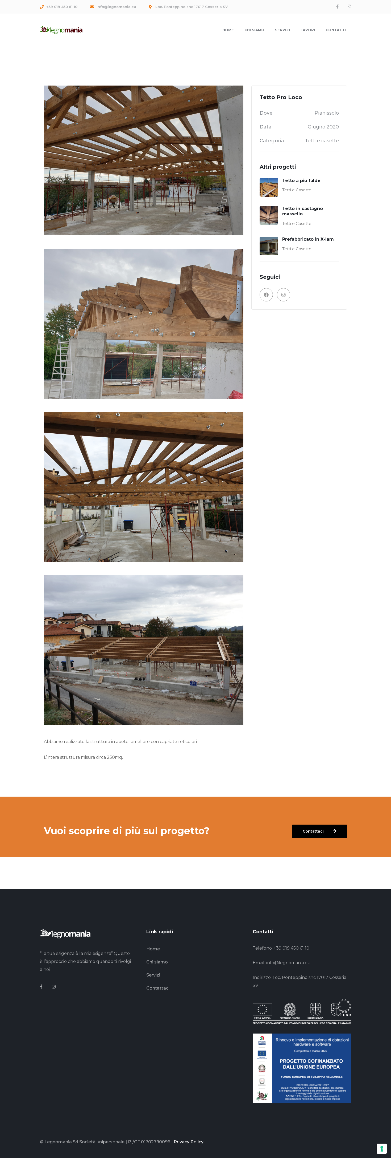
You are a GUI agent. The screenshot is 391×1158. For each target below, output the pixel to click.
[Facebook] (337, 6)
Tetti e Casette (296, 189)
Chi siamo (157, 962)
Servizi (153, 975)
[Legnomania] (61, 30)
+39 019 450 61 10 (291, 948)
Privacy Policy (188, 1141)
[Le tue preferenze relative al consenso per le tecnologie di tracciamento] (382, 1149)
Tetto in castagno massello (302, 211)
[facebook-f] (41, 987)
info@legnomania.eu (288, 962)
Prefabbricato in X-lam (308, 239)
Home (153, 948)
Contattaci (157, 988)
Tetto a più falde (301, 180)
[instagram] (54, 987)
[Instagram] (349, 6)
